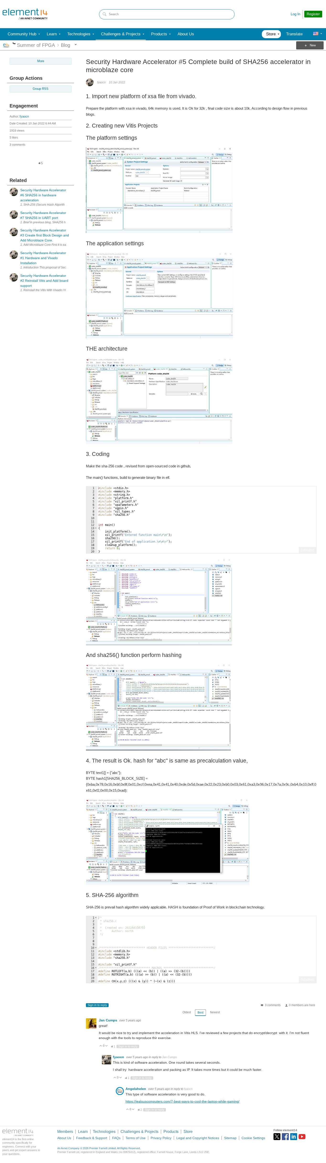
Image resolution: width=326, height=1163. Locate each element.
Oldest (187, 1012)
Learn (83, 1132)
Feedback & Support (91, 1138)
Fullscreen (307, 550)
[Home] (25, 14)
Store (188, 1132)
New (313, 45)
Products (171, 1132)
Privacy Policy (161, 1138)
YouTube (302, 1136)
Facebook (285, 1136)
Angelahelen (136, 1089)
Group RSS (40, 89)
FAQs (116, 1138)
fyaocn (24, 116)
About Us (64, 1138)
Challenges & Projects (139, 1132)
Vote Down (107, 1046)
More (14, 44)
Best (200, 1012)
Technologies (104, 1132)
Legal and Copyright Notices (197, 1138)
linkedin (293, 1136)
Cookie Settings (253, 1138)
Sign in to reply (97, 1005)
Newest (215, 1012)
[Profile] (316, 34)
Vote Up (101, 1046)
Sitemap (230, 1138)
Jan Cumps (108, 1020)
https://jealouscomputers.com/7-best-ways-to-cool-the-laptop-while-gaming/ (182, 1101)
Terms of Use (136, 1138)
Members (65, 1132)
